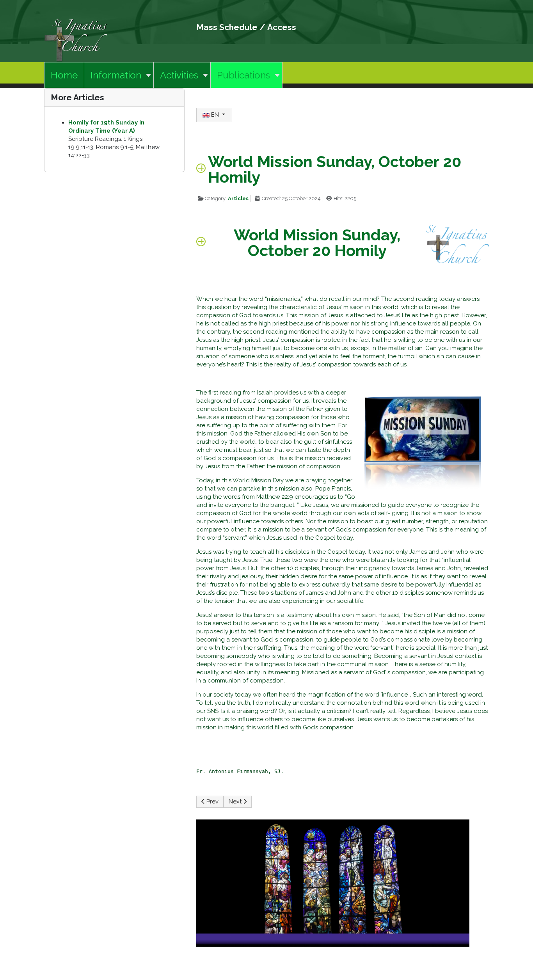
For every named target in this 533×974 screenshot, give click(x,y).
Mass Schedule (227, 27)
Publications (243, 75)
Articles (238, 198)
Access (281, 27)
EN (215, 114)
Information (116, 75)
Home (64, 75)
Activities (179, 75)
